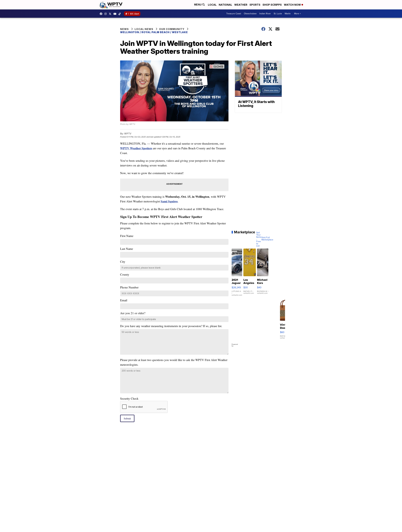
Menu (198, 4)
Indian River (265, 13)
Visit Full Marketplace (267, 238)
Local (212, 4)
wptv (106, 14)
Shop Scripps (272, 4)
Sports (255, 4)
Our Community (171, 29)
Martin (288, 13)
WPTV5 (102, 14)
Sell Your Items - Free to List (258, 239)
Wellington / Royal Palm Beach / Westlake (154, 32)
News (124, 29)
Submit (127, 418)
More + (297, 13)
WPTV (111, 14)
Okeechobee (250, 13)
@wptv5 (120, 14)
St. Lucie (278, 13)
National (225, 4)
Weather (240, 4)
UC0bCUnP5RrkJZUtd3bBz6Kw (116, 14)
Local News (144, 29)
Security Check (129, 398)
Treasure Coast (233, 13)
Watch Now (293, 4)
